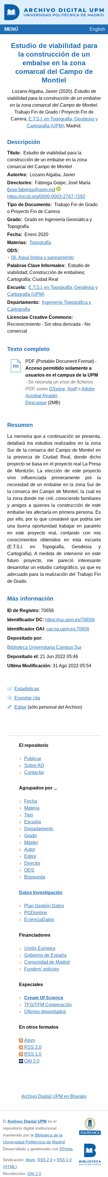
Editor (30, 856)
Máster (31, 842)
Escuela (32, 821)
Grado (30, 835)
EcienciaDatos (39, 919)
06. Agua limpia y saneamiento (42, 257)
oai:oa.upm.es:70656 (67, 628)
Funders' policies (41, 969)
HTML (10, 1166)
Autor (29, 849)
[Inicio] (54, 12)
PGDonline (35, 912)
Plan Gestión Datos (44, 905)
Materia (31, 808)
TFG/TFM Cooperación (48, 1004)
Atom (29, 1040)
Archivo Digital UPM (27, 1121)
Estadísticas (26, 688)
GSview (57, 388)
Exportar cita (27, 697)
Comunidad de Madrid (47, 962)
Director (32, 863)
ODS (29, 870)
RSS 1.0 (32, 1054)
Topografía (40, 242)
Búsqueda (34, 877)
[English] (97, 29)
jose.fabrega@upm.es (31, 189)
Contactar (34, 772)
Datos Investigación (40, 892)
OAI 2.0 (31, 1061)
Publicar (32, 758)
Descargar (36, 402)
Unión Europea (39, 948)
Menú (11, 29)
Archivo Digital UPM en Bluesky (54, 1096)
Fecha (30, 801)
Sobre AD (34, 765)
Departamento (38, 828)
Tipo (28, 814)
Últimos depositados (45, 1011)
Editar (20, 707)
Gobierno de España (45, 955)
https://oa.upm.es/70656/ (70, 619)
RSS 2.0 (32, 1047)
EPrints (66, 1149)
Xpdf (72, 388)
